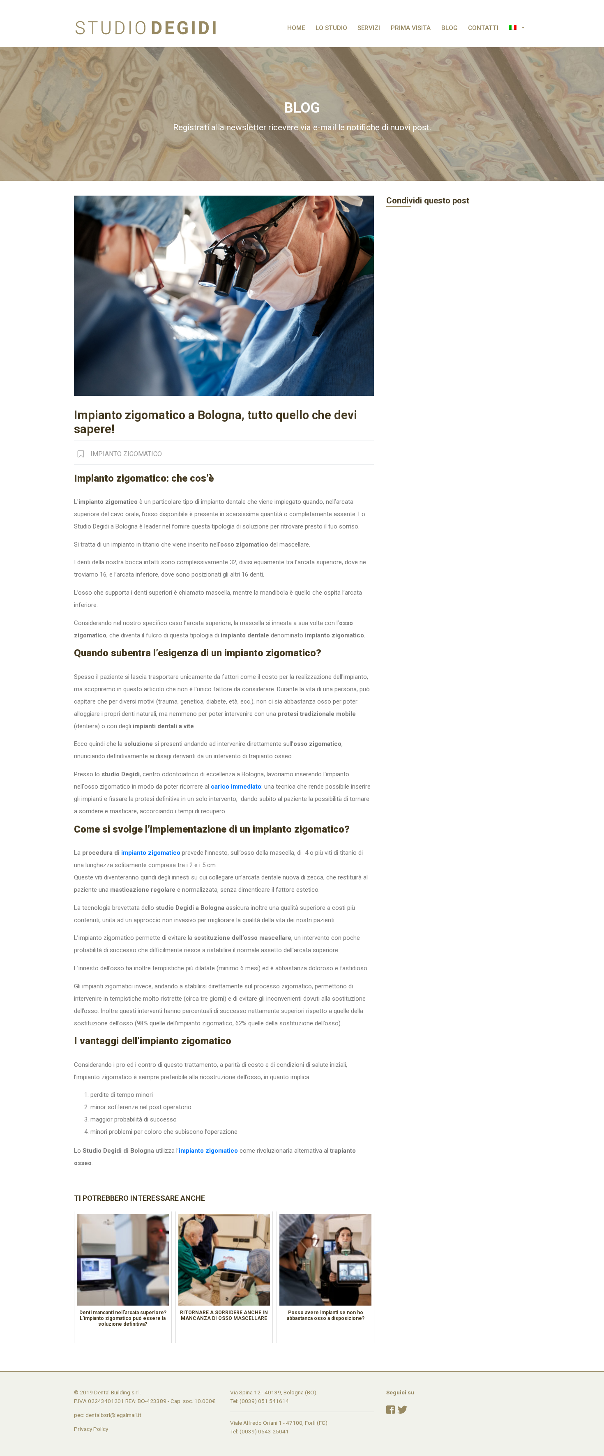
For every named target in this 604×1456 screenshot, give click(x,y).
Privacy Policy (91, 1429)
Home (296, 28)
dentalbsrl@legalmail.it (113, 1415)
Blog (449, 28)
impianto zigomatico (150, 852)
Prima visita (411, 28)
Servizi (368, 28)
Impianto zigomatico (126, 454)
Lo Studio (331, 28)
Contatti (483, 28)
